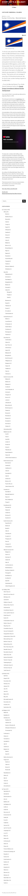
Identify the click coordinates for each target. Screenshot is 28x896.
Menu (14, 7)
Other (5, 843)
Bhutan (7, 284)
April (5, 675)
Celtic (6, 764)
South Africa (8, 258)
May (5, 696)
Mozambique (8, 248)
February (6, 683)
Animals (5, 793)
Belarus (7, 381)
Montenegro (8, 407)
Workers (6, 875)
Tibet (6, 371)
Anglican (7, 720)
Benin (6, 214)
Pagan (5, 759)
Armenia (7, 276)
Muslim (5, 749)
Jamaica (7, 478)
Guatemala (7, 326)
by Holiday (4, 589)
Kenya (6, 235)
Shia (6, 751)
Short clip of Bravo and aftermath (9, 188)
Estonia (7, 392)
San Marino (7, 575)
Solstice (5, 862)
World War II (6, 880)
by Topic (4, 789)
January (5, 686)
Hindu (5, 736)
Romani (7, 413)
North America (7, 460)
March (5, 694)
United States (8, 486)
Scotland (7, 578)
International (7, 429)
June (5, 691)
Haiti (6, 476)
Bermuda (7, 462)
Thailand (7, 368)
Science (5, 856)
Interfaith (6, 741)
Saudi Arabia (8, 452)
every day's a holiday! (14, 2)
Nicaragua (7, 332)
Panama (7, 334)
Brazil (6, 528)
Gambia (7, 232)
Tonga (6, 502)
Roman (7, 769)
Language (6, 830)
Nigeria (7, 253)
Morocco (7, 245)
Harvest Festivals (8, 631)
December (6, 681)
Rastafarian (6, 772)
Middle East (6, 431)
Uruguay (7, 544)
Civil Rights (6, 804)
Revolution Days (7, 652)
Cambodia (7, 339)
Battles (5, 801)
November (6, 702)
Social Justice (7, 859)
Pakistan (7, 305)
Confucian (6, 733)
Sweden (7, 517)
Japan (6, 350)
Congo (6, 224)
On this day (6, 841)
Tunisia (6, 263)
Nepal (6, 303)
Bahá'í (5, 712)
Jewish (5, 746)
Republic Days (7, 649)
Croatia (7, 386)
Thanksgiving (7, 662)
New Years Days (7, 646)
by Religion (4, 710)
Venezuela (7, 546)
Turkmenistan (8, 313)
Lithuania (7, 402)
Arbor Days (6, 591)
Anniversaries (7, 796)
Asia (5, 272)
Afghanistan (8, 274)
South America (7, 521)
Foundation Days (7, 628)
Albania (7, 379)
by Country (4, 209)
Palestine (7, 449)
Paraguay (7, 538)
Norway (7, 515)
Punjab (8, 294)
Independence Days (8, 636)
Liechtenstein (8, 565)
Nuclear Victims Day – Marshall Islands (14, 18)
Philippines (7, 360)
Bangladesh (8, 282)
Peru (6, 541)
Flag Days (6, 625)
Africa (5, 211)
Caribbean (7, 468)
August (5, 678)
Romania (7, 415)
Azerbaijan (7, 279)
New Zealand (8, 499)
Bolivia (6, 525)
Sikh (5, 778)
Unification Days (7, 665)
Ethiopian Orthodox (9, 727)
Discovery (6, 812)
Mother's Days (7, 641)
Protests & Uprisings (9, 851)
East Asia (6, 337)
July (4, 688)
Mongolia (7, 355)
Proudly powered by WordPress (9, 892)
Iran (6, 434)
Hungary (7, 394)
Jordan (6, 442)
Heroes (5, 825)
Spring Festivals (7, 657)
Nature (5, 838)
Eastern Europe (7, 376)
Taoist (5, 780)
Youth (5, 883)
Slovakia (7, 421)
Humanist (6, 738)
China (6, 342)
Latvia (6, 400)
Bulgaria (7, 384)
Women (5, 872)
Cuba (6, 470)
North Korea (8, 358)
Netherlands (8, 567)
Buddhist (6, 715)
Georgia (7, 287)
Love (5, 833)
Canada (7, 465)
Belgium (7, 552)
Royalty (5, 854)
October (6, 704)
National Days (7, 644)
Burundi (7, 219)
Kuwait (7, 444)
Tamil (8, 297)
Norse (6, 767)
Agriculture (6, 791)
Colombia (7, 533)
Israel (6, 439)
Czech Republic (8, 389)
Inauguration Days (8, 633)
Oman (6, 447)
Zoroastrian (6, 785)
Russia (6, 418)
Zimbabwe (7, 269)
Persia (6, 308)
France (6, 554)
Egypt (6, 227)
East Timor (7, 345)
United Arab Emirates (10, 457)
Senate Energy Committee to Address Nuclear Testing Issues (13, 88)
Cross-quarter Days (8, 612)
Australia (7, 491)
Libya (6, 240)
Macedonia (7, 405)
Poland (6, 410)
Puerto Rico (8, 483)
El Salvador (7, 324)
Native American (7, 757)
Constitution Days (8, 610)
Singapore (7, 363)
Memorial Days (7, 639)
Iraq (6, 436)
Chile (6, 531)
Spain (6, 580)
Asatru (6, 762)
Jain (4, 744)
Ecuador (7, 536)
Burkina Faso (8, 216)
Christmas (6, 607)
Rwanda (7, 256)
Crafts (5, 807)
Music (5, 835)
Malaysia (7, 352)
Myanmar (7, 300)
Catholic (7, 722)
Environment (7, 814)
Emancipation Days (8, 620)
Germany (7, 557)
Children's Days (7, 602)
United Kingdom (9, 586)
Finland (7, 510)
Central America (7, 316)
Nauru (6, 497)
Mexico (7, 481)
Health (5, 822)
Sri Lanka (7, 311)
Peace (5, 846)
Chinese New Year (8, 605)
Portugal (7, 573)
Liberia (6, 237)
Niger (6, 250)
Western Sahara (9, 266)
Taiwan (6, 366)
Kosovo (7, 397)
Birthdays (6, 597)
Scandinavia (6, 505)
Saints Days (6, 654)
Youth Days (6, 670)
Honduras (7, 329)
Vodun (5, 783)
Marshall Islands (9, 494)
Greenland (7, 473)
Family (5, 817)
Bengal (8, 292)
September (6, 707)
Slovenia (7, 423)
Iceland (7, 512)
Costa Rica (7, 321)
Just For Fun (6, 828)
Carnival (5, 599)
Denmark (7, 507)
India (6, 290)
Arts (5, 799)
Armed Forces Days (8, 594)
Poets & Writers (7, 849)
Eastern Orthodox (9, 725)
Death (5, 809)
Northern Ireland (9, 570)
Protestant (7, 730)
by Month (4, 673)
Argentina (7, 523)
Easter (5, 618)
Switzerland (8, 583)
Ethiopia (7, 229)
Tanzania (7, 261)
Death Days (6, 615)
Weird (5, 869)
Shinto (5, 775)
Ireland (6, 559)
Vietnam (7, 373)
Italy (6, 562)
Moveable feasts (8, 699)
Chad (6, 221)
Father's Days (7, 623)
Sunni (6, 754)
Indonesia (7, 347)
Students (6, 867)
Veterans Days (7, 667)
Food (5, 820)
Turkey (6, 455)
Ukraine (7, 426)
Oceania (5, 489)
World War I (6, 877)
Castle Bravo (19, 99)
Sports (5, 864)
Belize (6, 318)
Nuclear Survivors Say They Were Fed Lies (11, 193)
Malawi (7, 242)
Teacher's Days (7, 660)
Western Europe (7, 549)
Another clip (5, 191)
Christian (6, 717)
